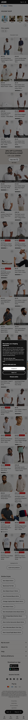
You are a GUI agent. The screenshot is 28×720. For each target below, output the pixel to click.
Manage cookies (14, 376)
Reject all (14, 372)
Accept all (14, 368)
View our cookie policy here (9, 364)
